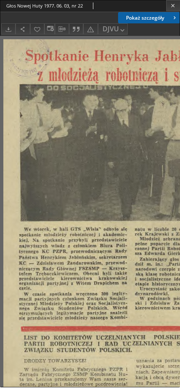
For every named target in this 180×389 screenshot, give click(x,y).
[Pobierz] (8, 29)
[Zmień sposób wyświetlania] (49, 29)
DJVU (111, 28)
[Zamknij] (173, 5)
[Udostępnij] (22, 29)
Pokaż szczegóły (145, 17)
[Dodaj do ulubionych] (37, 29)
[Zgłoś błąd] (90, 29)
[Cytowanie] (76, 29)
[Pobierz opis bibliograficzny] (62, 29)
